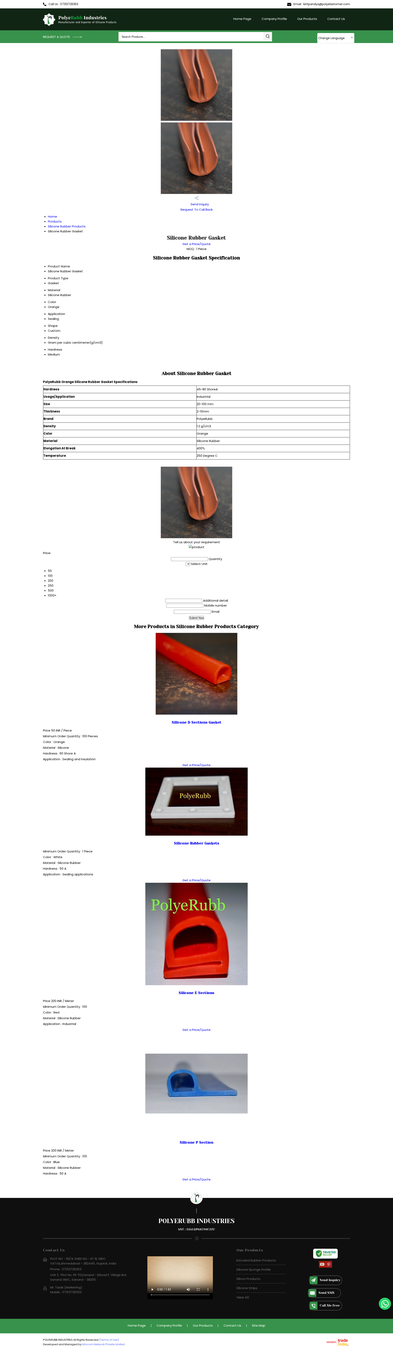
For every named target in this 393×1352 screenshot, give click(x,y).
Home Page (242, 19)
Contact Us (336, 19)
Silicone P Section (196, 1142)
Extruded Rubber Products (256, 1260)
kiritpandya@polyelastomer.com (326, 4)
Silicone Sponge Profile (253, 1269)
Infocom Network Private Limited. (103, 1344)
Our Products (307, 19)
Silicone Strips (246, 1288)
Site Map (258, 1325)
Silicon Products (248, 1279)
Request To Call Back (197, 209)
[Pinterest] (328, 1266)
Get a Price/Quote (196, 244)
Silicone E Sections (196, 993)
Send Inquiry (199, 204)
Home (52, 216)
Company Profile (274, 19)
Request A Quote (57, 37)
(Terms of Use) (109, 1340)
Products (55, 221)
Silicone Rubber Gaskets (196, 843)
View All (242, 1297)
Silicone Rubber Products (67, 226)
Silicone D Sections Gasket (196, 722)
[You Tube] (322, 1266)
